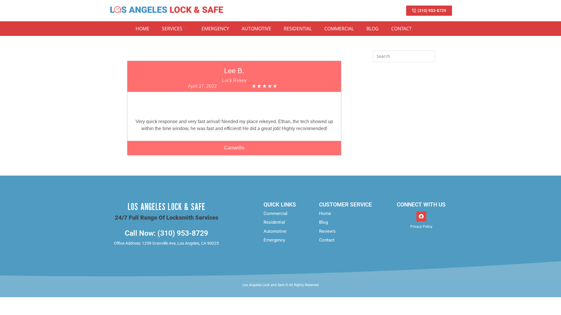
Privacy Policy (421, 227)
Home (142, 28)
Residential (298, 28)
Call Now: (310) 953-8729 (166, 233)
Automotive (256, 28)
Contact (401, 28)
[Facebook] (421, 216)
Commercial (339, 28)
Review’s (327, 231)
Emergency (215, 28)
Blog (372, 28)
